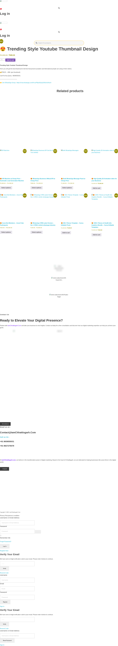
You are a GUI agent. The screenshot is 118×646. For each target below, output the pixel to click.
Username (3, 575)
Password (3, 526)
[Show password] (38, 532)
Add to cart (10, 60)
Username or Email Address (9, 518)
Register (5, 602)
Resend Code (4, 573)
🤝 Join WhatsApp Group (8, 82)
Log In (4, 546)
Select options (6, 187)
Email (2, 584)
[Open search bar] (59, 8)
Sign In (2, 606)
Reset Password (7, 640)
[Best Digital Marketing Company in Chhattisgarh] (3, 453)
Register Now (4, 550)
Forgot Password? (5, 541)
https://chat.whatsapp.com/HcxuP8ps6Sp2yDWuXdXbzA (34, 82)
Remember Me (5, 538)
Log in (5, 13)
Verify (4, 568)
